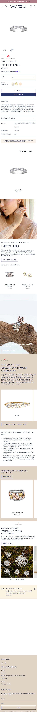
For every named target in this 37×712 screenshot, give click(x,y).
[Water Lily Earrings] (27, 274)
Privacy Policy (28, 711)
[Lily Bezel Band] (18, 171)
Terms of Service (6, 684)
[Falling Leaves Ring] (17, 495)
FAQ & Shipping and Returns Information (13, 675)
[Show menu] (2, 6)
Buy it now (18, 95)
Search (3, 673)
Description (4, 101)
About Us (4, 678)
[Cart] (34, 6)
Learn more (9, 595)
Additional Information (8, 118)
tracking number (29, 457)
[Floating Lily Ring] (9, 274)
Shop (3, 670)
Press (2, 681)
